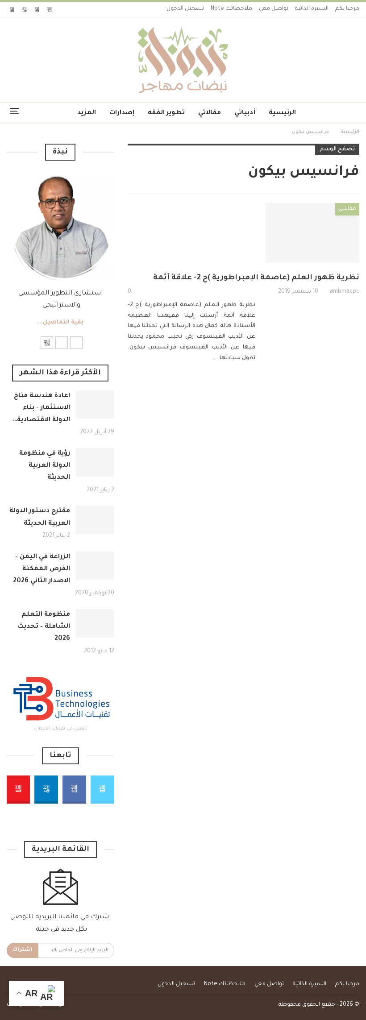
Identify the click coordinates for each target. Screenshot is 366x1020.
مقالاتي (209, 113)
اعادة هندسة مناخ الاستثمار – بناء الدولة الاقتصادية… (41, 408)
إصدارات (121, 113)
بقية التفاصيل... (60, 322)
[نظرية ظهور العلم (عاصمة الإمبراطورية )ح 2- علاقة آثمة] (312, 233)
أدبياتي (244, 113)
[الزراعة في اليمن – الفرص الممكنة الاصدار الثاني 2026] (95, 565)
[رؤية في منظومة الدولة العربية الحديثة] (95, 462)
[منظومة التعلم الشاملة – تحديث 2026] (95, 623)
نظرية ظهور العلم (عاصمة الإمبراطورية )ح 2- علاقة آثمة (256, 278)
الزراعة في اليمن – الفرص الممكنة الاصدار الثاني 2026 (41, 569)
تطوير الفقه (166, 113)
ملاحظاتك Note (231, 9)
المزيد (86, 113)
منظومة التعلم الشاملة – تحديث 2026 (44, 627)
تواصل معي (273, 9)
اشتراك (22, 950)
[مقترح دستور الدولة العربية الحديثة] (95, 520)
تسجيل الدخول (185, 9)
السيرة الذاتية (312, 9)
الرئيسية (282, 113)
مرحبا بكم (347, 9)
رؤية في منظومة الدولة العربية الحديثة (44, 465)
